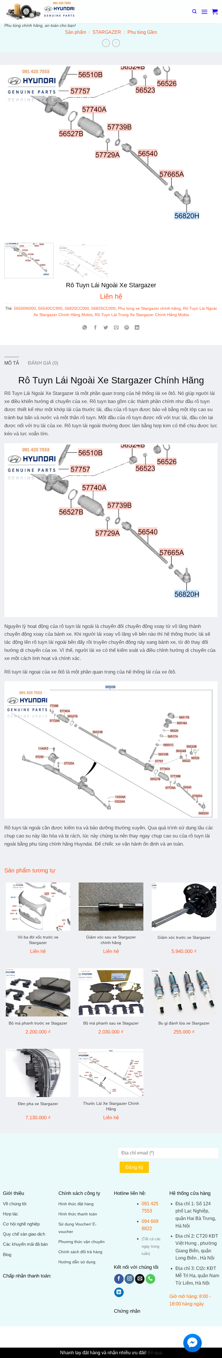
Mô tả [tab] (11, 363)
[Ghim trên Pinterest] (127, 328)
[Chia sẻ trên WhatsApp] (85, 328)
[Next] (206, 151)
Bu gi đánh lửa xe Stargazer (184, 1023)
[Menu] (204, 12)
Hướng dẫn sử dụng (76, 1262)
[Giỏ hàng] (215, 11)
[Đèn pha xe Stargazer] (38, 1073)
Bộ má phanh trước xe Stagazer (38, 1023)
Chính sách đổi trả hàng (80, 1252)
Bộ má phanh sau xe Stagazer (111, 1023)
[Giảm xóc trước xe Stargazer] (184, 907)
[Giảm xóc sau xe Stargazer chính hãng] (111, 907)
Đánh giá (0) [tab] (43, 363)
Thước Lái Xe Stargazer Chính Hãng (111, 1106)
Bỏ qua (154, 1352)
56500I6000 (25, 308)
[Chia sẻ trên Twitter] (105, 328)
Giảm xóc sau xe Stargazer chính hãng (111, 940)
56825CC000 (103, 308)
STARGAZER (106, 32)
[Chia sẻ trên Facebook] (95, 328)
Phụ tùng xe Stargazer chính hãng (149, 308)
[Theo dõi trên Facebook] (119, 1279)
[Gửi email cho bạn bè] (116, 328)
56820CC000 (77, 308)
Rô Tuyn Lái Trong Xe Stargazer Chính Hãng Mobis (142, 314)
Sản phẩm (75, 32)
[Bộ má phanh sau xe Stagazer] (111, 992)
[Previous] (16, 151)
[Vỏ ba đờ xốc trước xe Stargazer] (38, 907)
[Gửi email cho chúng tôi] (140, 1279)
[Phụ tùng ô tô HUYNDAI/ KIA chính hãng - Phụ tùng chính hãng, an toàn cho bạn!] (40, 10)
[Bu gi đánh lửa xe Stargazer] (184, 992)
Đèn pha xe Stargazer (38, 1103)
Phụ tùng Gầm (142, 32)
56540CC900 (50, 308)
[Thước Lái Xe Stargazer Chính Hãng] (111, 1073)
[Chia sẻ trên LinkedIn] (137, 328)
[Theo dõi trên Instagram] (129, 1279)
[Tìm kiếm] (194, 11)
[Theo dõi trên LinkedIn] (119, 1292)
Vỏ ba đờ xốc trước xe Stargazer (38, 940)
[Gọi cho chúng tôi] (150, 1279)
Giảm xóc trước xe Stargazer (184, 937)
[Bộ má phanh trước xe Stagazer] (38, 992)
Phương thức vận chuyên (81, 1242)
